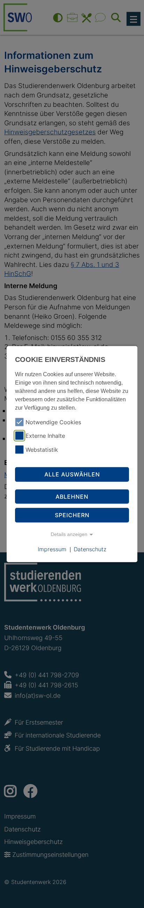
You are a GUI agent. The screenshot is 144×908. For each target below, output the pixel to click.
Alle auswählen (72, 474)
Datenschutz (90, 549)
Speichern (72, 515)
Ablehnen (72, 496)
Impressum (52, 549)
